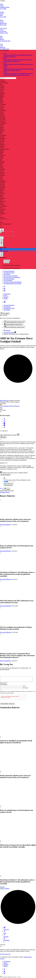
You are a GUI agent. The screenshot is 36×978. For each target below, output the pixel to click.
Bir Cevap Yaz (6, 664)
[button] (1, 243)
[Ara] (1, 240)
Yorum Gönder (4, 703)
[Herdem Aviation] (7, 235)
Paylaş (8, 489)
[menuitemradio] (14, 321)
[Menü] (2, 230)
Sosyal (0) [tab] (6, 260)
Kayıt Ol (8, 954)
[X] (4, 287)
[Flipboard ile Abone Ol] (16, 406)
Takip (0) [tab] (6, 262)
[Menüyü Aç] (1, 237)
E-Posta (25, 688)
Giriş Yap (11, 703)
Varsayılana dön (8, 485)
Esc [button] (20, 977)
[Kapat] (1, 245)
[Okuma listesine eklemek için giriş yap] (0, 439)
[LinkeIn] (4, 289)
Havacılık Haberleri (5, 524)
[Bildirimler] (1, 255)
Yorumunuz (4, 683)
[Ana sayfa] (4, 302)
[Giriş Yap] (1, 253)
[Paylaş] (4, 427)
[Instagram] (4, 291)
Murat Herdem (4, 400)
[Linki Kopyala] (18, 434)
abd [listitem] (1, 492)
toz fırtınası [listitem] (6, 492)
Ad (24, 686)
